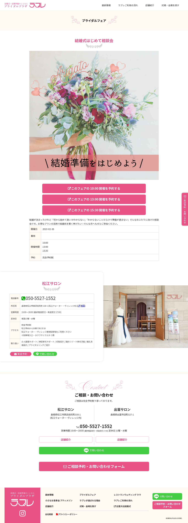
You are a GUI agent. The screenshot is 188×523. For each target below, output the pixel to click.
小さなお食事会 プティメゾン (58, 500)
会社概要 (49, 514)
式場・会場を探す (170, 5)
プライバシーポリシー (67, 514)
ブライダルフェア (88, 494)
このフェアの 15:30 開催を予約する (95, 210)
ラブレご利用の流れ (128, 5)
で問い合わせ (46, 354)
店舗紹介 (149, 5)
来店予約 (22, 354)
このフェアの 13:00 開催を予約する (95, 199)
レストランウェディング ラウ (127, 494)
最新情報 (106, 5)
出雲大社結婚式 (123, 506)
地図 (82, 305)
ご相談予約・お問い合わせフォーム (96, 466)
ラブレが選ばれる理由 (90, 500)
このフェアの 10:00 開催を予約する (95, 188)
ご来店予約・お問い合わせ (184, 210)
